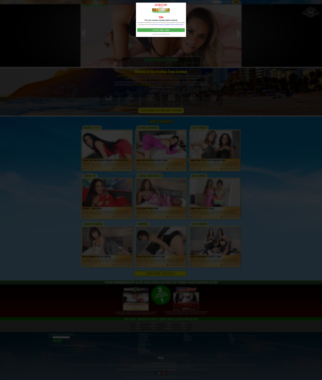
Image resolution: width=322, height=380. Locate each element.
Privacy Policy (180, 24)
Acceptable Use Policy (169, 24)
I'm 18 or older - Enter (161, 30)
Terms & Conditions (159, 24)
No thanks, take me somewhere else (161, 34)
